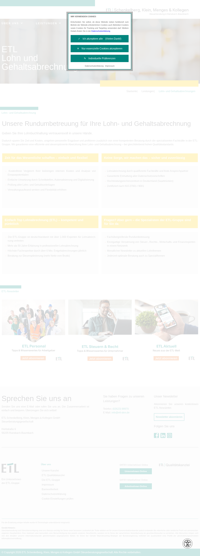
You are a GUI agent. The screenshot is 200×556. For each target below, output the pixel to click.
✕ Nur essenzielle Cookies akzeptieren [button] (99, 48)
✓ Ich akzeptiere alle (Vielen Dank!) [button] (99, 38)
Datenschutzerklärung (100, 31)
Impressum (110, 66)
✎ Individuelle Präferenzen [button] (99, 58)
